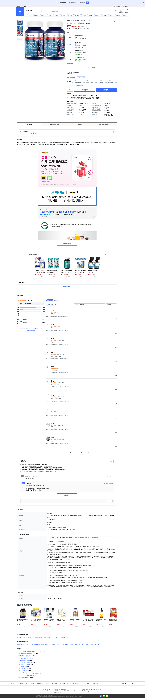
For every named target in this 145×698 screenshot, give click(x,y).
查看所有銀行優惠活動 (77, 85)
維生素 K (24, 637)
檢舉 (109, 501)
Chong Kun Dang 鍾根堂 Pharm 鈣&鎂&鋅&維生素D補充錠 (30, 674)
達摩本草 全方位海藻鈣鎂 (24, 670)
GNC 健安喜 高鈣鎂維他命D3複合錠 (26, 658)
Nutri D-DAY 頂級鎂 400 (23, 668)
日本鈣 (58, 644)
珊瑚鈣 (87, 644)
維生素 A (57, 637)
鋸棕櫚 (40, 637)
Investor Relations (20, 683)
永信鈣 (53, 644)
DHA (45, 637)
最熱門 (48, 305)
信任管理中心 (46, 683)
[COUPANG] (48, 690)
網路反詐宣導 (95, 683)
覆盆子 (53, 637)
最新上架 (53, 305)
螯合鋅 (22, 644)
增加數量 (72, 90)
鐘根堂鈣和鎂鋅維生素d (46, 644)
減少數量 (72, 89)
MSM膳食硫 (35, 637)
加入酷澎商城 (88, 683)
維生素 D (19, 637)
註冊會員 (118, 6)
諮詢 (111, 461)
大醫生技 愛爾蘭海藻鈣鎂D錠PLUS (26, 655)
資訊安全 (69, 683)
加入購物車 (85, 90)
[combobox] (111, 304)
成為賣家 (126, 6)
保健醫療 (24, 18)
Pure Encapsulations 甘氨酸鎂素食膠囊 (27, 675)
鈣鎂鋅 (91, 644)
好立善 (83, 644)
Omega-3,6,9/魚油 (64, 637)
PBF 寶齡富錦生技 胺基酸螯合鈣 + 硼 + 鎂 (27, 653)
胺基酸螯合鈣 (77, 644)
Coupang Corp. (77, 77)
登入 (115, 6)
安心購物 (63, 683)
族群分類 (29, 18)
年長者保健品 (35, 18)
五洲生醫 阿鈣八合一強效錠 (24, 660)
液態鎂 (62, 644)
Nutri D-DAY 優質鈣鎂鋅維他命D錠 (26, 662)
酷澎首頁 (19, 18)
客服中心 (122, 6)
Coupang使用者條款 (30, 683)
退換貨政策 (39, 683)
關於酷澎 (13, 683)
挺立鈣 (31, 644)
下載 (88, 2)
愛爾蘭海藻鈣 (37, 644)
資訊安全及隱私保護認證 (78, 683)
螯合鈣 (27, 644)
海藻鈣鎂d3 (97, 644)
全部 (42, 11)
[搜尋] (115, 11)
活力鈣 (66, 644)
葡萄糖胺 (29, 637)
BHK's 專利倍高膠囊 (23, 666)
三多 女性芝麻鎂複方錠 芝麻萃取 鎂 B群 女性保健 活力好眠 (30, 651)
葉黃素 (48, 637)
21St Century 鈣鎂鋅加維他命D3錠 (26, 672)
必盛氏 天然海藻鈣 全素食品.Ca (25, 657)
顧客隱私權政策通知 (55, 683)
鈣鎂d (18, 644)
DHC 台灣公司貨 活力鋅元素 (24, 664)
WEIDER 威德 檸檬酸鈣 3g (24, 677)
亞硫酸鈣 (71, 644)
